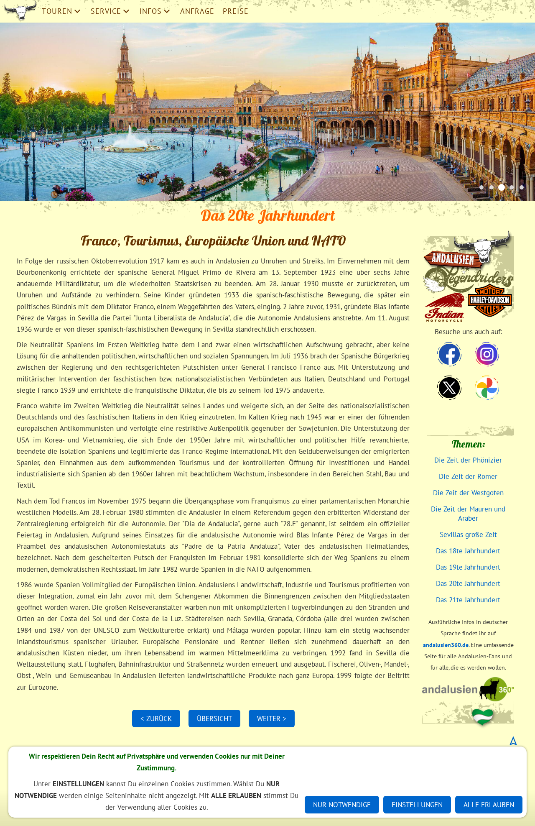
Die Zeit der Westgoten (468, 492)
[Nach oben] (513, 741)
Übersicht (214, 718)
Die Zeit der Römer (468, 476)
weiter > (271, 718)
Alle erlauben (489, 804)
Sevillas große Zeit (468, 534)
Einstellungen (417, 804)
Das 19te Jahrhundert (468, 567)
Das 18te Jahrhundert (468, 550)
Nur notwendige (342, 804)
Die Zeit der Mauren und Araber (468, 513)
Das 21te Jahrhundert (468, 599)
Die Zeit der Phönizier (468, 460)
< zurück (156, 718)
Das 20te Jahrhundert (468, 583)
